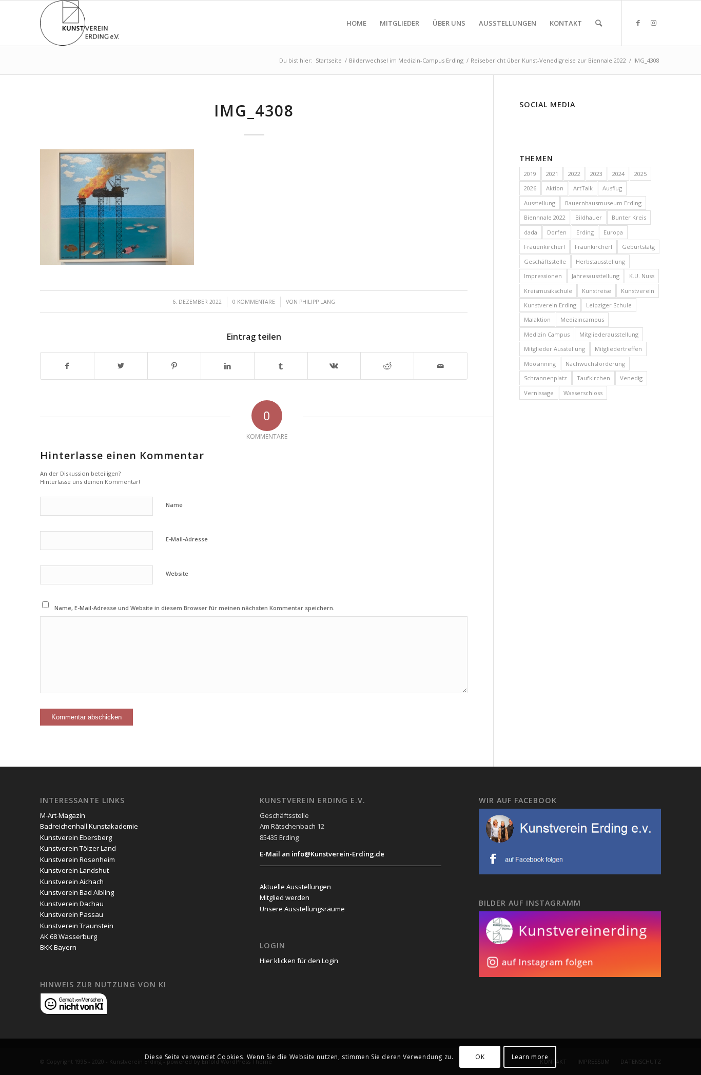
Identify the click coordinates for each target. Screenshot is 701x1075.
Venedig (631, 378)
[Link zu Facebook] (638, 22)
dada (530, 232)
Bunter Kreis (629, 217)
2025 (640, 174)
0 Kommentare (253, 301)
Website (177, 573)
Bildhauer (588, 217)
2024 (618, 174)
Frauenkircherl (544, 246)
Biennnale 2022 (545, 217)
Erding (585, 232)
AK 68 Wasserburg (68, 936)
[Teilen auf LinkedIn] (227, 366)
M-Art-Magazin (62, 815)
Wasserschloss (582, 393)
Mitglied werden (284, 897)
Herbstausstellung (600, 261)
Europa (613, 232)
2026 (530, 188)
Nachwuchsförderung (595, 363)
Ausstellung (539, 203)
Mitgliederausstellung (608, 334)
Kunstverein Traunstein (76, 925)
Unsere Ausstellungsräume (302, 908)
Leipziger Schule (609, 305)
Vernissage (539, 393)
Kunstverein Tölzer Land (78, 848)
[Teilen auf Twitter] (120, 366)
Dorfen (557, 232)
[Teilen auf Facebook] (67, 366)
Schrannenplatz (545, 378)
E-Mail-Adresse (187, 539)
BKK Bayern (58, 947)
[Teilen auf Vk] (334, 366)
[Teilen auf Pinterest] (174, 366)
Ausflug (612, 188)
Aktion (554, 188)
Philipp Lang (317, 301)
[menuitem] (356, 23)
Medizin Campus (547, 334)
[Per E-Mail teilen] (440, 366)
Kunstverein (637, 291)
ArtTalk (583, 188)
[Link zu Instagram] (653, 22)
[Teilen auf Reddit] (387, 366)
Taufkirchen (593, 378)
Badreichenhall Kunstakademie (89, 826)
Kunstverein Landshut (74, 870)
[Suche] (599, 23)
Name (174, 505)
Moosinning (540, 363)
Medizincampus (582, 319)
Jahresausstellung (595, 276)
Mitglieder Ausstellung (554, 349)
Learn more (530, 1056)
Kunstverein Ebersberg (76, 837)
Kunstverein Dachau (72, 903)
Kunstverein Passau (71, 914)
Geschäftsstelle (545, 261)
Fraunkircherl (593, 246)
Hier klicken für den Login (299, 960)
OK (479, 1056)
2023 (596, 174)
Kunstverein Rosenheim (77, 859)
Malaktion (537, 319)
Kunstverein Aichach (72, 881)
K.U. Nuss (641, 276)
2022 (574, 174)
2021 (552, 174)
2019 (530, 174)
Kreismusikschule (548, 291)
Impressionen (543, 276)
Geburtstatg (638, 246)
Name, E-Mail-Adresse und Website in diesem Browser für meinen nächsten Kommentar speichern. (194, 608)
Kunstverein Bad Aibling (77, 892)
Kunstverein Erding (550, 305)
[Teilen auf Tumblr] (281, 366)
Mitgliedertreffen (618, 349)
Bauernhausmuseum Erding (603, 203)
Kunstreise (596, 291)
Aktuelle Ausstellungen (295, 886)
